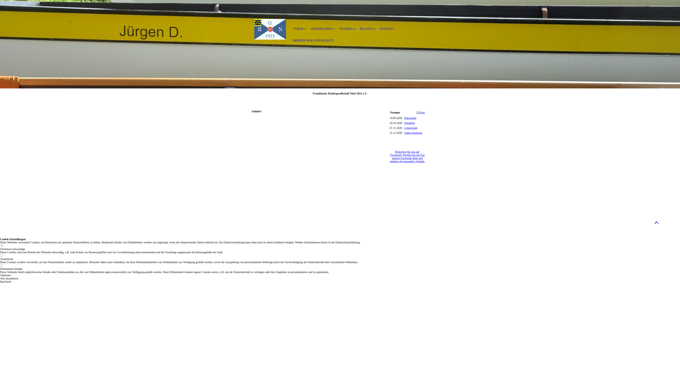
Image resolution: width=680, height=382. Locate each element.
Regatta (366, 28)
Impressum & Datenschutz (313, 40)
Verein (298, 28)
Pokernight (410, 118)
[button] (656, 222)
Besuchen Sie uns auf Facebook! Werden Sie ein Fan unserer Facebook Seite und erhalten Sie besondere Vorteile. (407, 156)
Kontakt (387, 28)
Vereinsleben (321, 28)
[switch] (2, 245)
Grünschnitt (410, 127)
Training (346, 28)
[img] (270, 29)
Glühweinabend (413, 132)
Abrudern (409, 123)
